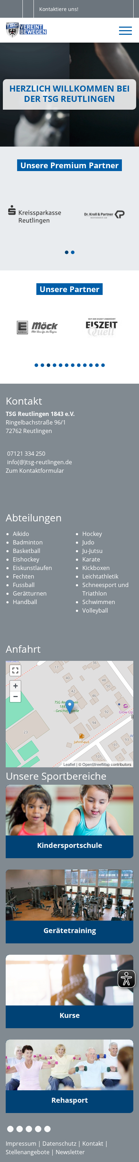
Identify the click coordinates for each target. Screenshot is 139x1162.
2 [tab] (73, 253)
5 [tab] (61, 366)
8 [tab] (79, 366)
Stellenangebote (28, 1152)
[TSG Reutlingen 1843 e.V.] (69, 707)
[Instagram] (29, 1129)
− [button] (15, 696)
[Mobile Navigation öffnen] (125, 30)
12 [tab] (103, 366)
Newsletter (70, 1152)
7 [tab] (73, 366)
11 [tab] (97, 366)
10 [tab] (91, 366)
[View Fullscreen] (15, 670)
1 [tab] (67, 253)
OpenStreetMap (96, 764)
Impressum (21, 1143)
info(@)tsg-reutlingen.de (39, 462)
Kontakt (92, 1143)
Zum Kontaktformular (35, 471)
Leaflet (69, 764)
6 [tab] (67, 366)
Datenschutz (59, 1143)
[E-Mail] (10, 1129)
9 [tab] (85, 366)
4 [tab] (54, 366)
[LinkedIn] (47, 1129)
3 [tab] (48, 366)
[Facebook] (19, 1129)
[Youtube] (38, 1129)
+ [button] (15, 685)
